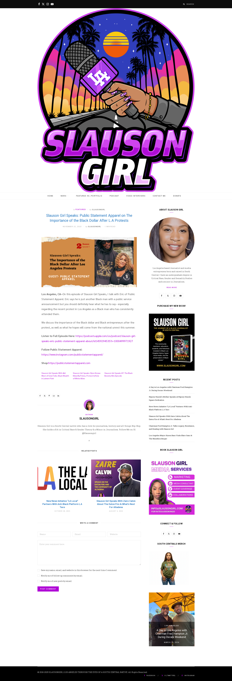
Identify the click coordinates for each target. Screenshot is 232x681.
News (63, 196)
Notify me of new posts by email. (56, 581)
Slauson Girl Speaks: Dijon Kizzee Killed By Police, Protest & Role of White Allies (86, 376)
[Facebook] (40, 396)
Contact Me (159, 196)
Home (50, 196)
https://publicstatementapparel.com (69, 363)
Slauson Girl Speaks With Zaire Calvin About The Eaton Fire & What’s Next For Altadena (116, 504)
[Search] (184, 4)
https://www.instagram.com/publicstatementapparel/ (72, 354)
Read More (172, 287)
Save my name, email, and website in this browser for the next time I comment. (79, 570)
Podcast (114, 196)
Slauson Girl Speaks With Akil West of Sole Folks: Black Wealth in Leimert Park (55, 376)
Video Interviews (135, 196)
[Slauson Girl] (116, 100)
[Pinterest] (49, 396)
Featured (80, 209)
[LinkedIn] (58, 396)
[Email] (54, 396)
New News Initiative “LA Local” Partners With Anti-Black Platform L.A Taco (62, 504)
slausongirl (98, 210)
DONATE (177, 196)
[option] (172, 619)
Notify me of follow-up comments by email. (62, 575)
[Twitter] (45, 396)
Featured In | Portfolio (89, 196)
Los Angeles (172, 626)
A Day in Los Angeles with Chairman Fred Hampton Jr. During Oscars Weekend (171, 634)
